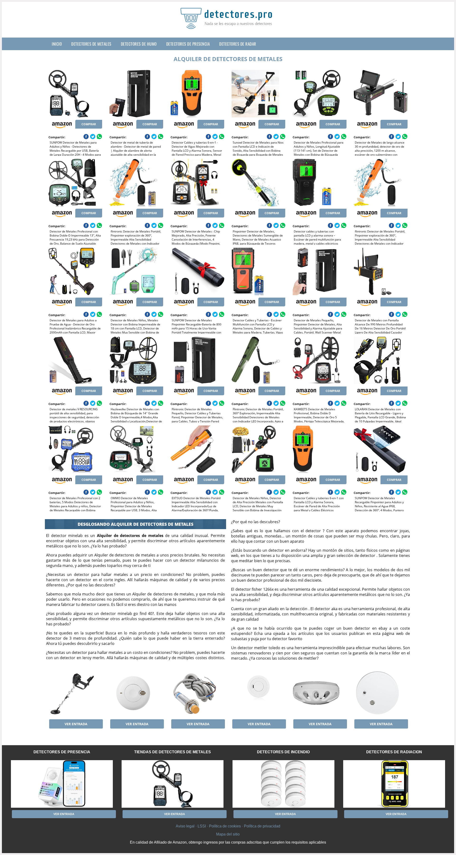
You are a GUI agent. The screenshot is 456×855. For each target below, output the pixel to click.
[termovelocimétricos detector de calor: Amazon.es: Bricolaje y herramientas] (319, 693)
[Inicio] (228, 25)
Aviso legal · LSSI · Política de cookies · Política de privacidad (228, 826)
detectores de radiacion (394, 752)
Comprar (88, 124)
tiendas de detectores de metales (172, 752)
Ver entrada (76, 724)
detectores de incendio (283, 752)
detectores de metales (91, 44)
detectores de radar (237, 44)
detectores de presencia (188, 44)
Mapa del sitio (228, 834)
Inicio (57, 44)
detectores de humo (139, 44)
